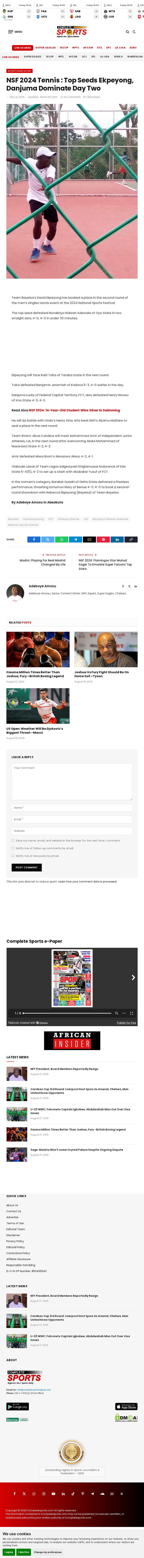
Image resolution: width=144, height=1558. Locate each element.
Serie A (135, 47)
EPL (108, 47)
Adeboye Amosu (42, 586)
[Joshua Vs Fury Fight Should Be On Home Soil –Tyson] (106, 649)
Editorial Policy (15, 1247)
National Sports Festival (23, 525)
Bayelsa (13, 519)
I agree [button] (8, 1552)
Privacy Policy (15, 1241)
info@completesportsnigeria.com (34, 1390)
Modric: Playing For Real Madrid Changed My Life (42, 562)
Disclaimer (13, 1235)
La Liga (120, 47)
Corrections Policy (18, 1253)
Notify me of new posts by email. (37, 856)
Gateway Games (68, 519)
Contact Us (13, 1211)
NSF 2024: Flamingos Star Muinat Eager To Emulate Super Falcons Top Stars (105, 564)
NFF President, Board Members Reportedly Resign (64, 1069)
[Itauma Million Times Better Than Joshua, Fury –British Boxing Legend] (38, 649)
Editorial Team (15, 1229)
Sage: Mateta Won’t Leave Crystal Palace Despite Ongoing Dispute (77, 1150)
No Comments (72, 97)
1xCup (64, 47)
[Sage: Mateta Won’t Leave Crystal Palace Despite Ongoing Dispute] (17, 1155)
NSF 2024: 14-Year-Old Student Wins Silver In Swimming (74, 410)
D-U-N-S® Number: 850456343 (26, 1271)
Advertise (12, 1217)
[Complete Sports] (72, 32)
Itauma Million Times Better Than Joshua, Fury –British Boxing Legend (35, 674)
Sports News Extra (19, 70)
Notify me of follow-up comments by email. (45, 848)
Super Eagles (45, 47)
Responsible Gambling (20, 1265)
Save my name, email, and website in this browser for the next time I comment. (68, 840)
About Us (12, 1205)
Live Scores (22, 48)
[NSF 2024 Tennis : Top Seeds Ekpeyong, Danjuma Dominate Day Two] (72, 278)
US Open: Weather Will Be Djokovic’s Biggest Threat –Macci (34, 731)
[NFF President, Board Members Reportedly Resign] (17, 1074)
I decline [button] (23, 1552)
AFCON (88, 47)
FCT (51, 519)
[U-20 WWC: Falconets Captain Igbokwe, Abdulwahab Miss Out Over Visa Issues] (17, 1114)
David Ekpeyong (33, 519)
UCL (100, 47)
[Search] (127, 31)
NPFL (76, 47)
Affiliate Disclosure (18, 1259)
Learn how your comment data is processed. (87, 881)
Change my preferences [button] (48, 1552)
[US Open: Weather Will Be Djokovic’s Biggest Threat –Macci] (38, 706)
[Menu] (15, 31)
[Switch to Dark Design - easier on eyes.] (134, 31)
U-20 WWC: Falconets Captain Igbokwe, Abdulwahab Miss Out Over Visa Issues (80, 1111)
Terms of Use (15, 1223)
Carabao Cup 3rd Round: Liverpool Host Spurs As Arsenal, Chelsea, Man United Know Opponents (79, 1091)
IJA (86, 519)
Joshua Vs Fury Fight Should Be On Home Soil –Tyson (101, 674)
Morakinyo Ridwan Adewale (110, 519)
